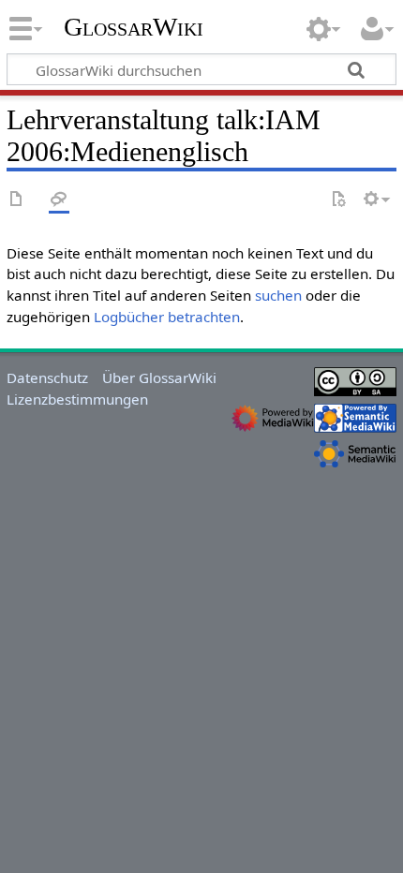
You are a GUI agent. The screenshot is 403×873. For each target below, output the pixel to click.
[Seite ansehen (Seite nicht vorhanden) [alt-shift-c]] (17, 200)
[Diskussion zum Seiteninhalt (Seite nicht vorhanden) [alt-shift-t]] (59, 200)
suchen (278, 295)
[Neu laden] (338, 200)
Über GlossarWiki (159, 377)
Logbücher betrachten (167, 316)
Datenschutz (47, 377)
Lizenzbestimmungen (77, 399)
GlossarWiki (133, 27)
